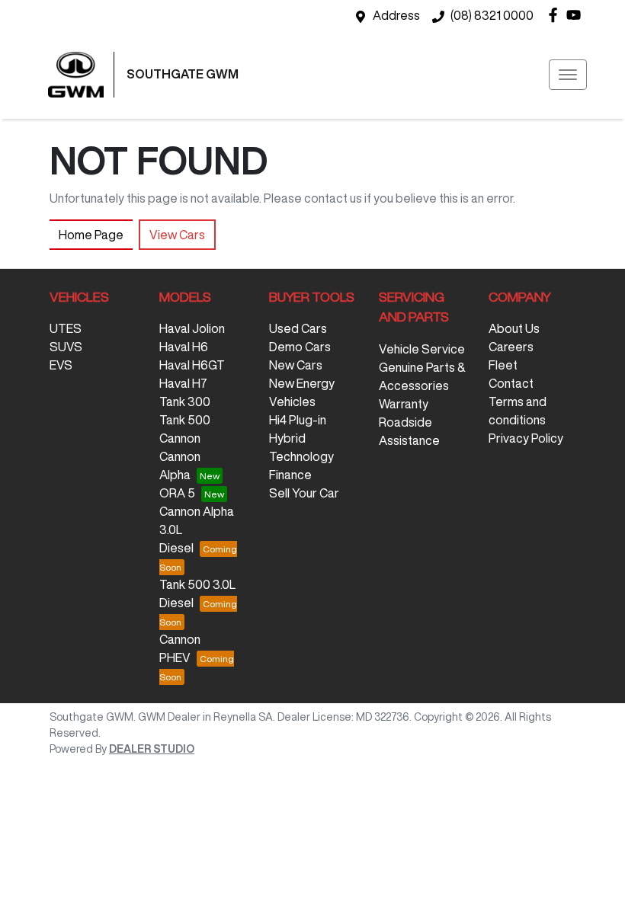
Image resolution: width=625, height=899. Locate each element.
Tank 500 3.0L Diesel (197, 593)
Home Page (91, 235)
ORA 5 (177, 493)
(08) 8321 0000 (492, 15)
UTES (66, 328)
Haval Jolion (192, 328)
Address (396, 15)
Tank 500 (184, 420)
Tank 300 (184, 401)
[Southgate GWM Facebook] (556, 15)
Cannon (179, 438)
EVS (61, 365)
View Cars (177, 235)
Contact (511, 383)
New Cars (295, 365)
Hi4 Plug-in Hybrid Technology (301, 438)
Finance (290, 475)
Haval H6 (183, 347)
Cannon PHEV (179, 648)
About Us (514, 328)
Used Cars (298, 328)
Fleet (503, 365)
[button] (568, 74)
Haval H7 (183, 383)
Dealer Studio (151, 749)
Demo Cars (300, 347)
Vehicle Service (422, 349)
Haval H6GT (192, 365)
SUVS (66, 347)
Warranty (403, 404)
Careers (511, 347)
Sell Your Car (304, 493)
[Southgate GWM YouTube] (576, 15)
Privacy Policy (526, 438)
